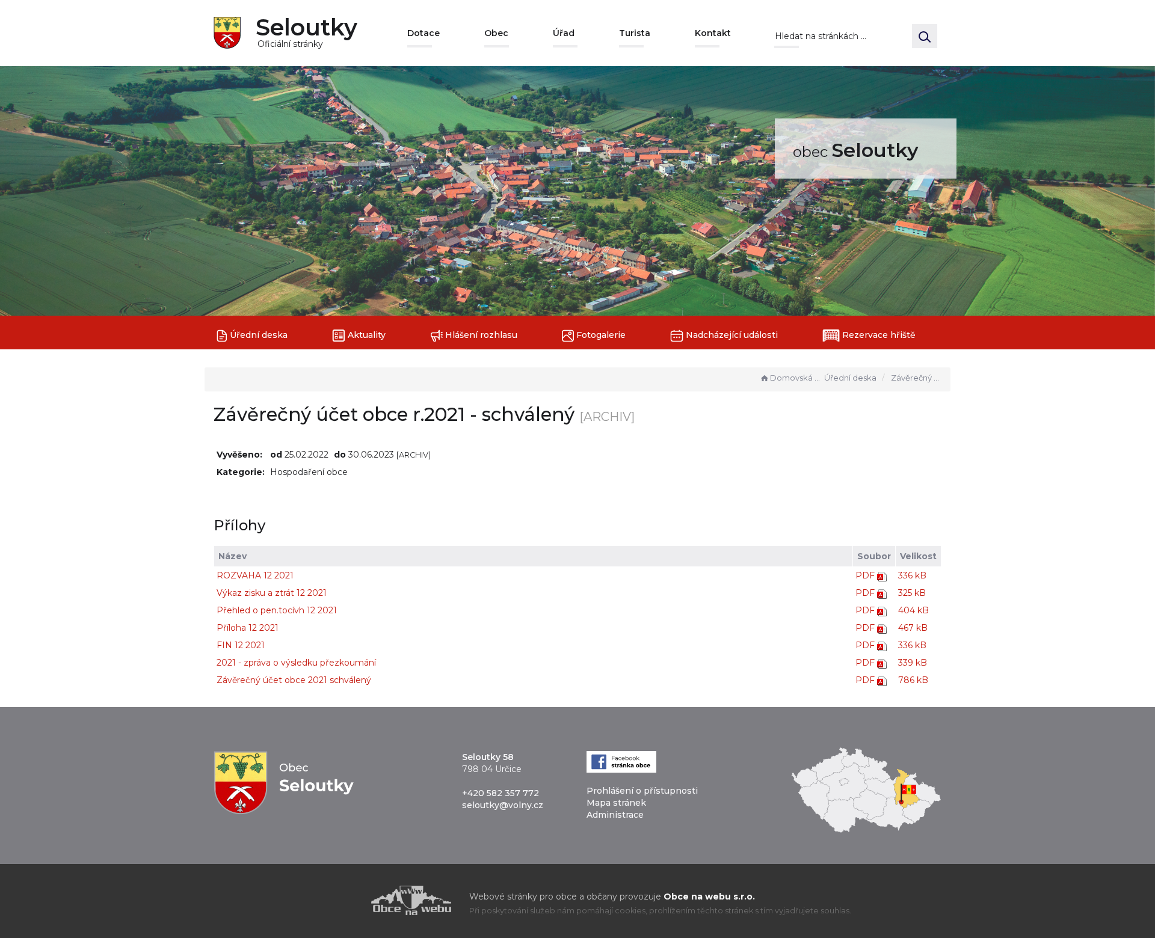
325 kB (912, 592)
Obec (496, 33)
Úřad (563, 33)
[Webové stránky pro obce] (343, 900)
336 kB (912, 575)
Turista (634, 33)
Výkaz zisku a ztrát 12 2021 (272, 592)
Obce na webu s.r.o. (709, 896)
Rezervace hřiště (878, 335)
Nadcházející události (730, 335)
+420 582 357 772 (500, 793)
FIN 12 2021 (241, 645)
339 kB (912, 662)
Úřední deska (257, 335)
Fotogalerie (600, 335)
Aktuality (365, 335)
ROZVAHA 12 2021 (255, 575)
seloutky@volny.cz (502, 805)
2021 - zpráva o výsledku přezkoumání (296, 662)
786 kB (913, 680)
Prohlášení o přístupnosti (642, 790)
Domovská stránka (796, 377)
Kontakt (713, 33)
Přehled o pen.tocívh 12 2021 (277, 610)
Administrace (615, 814)
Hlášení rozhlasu (480, 335)
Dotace (423, 33)
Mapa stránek (616, 802)
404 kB (913, 610)
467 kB (913, 627)
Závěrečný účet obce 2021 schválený (294, 680)
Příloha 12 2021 (248, 627)
